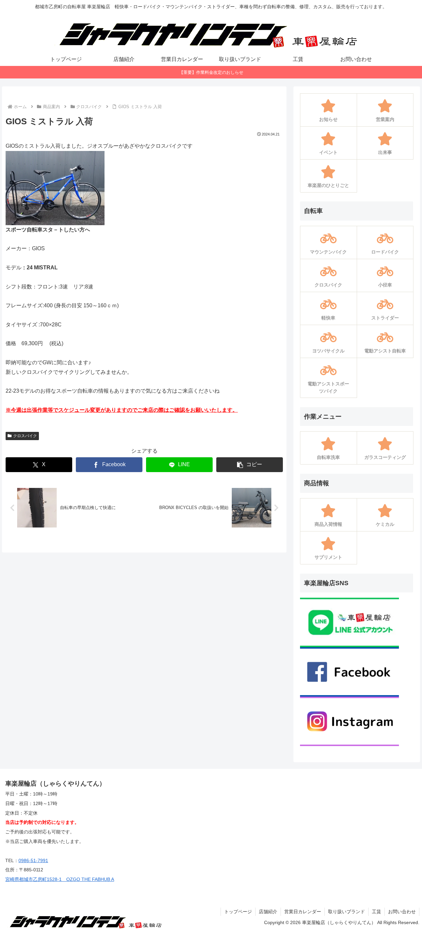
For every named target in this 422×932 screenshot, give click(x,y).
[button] (249, 464)
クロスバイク (25, 436)
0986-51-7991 (33, 860)
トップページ (238, 911)
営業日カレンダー (302, 911)
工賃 (376, 911)
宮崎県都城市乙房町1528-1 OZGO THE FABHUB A (59, 879)
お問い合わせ (402, 911)
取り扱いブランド (346, 911)
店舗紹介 (268, 911)
